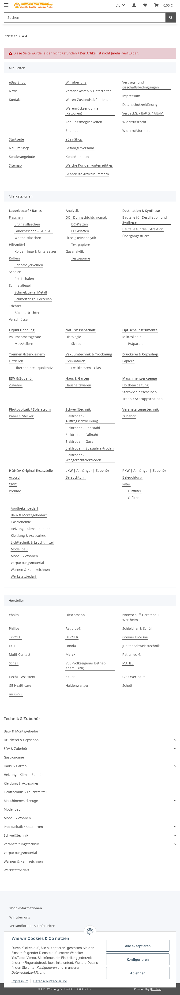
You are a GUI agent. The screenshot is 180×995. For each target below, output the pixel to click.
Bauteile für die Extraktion (142, 229)
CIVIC (13, 484)
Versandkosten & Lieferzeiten (89, 91)
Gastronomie (21, 522)
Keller (70, 677)
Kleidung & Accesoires (28, 535)
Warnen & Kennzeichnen (30, 569)
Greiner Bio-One (135, 637)
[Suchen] (170, 17)
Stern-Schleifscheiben (139, 392)
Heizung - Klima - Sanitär (30, 528)
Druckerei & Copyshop (21, 740)
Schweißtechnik (16, 835)
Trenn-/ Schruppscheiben (142, 398)
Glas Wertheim (134, 677)
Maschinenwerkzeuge (21, 800)
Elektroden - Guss (79, 441)
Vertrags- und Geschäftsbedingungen (140, 84)
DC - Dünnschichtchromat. (86, 217)
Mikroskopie (131, 337)
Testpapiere (80, 244)
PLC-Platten (80, 231)
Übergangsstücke (136, 236)
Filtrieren (16, 361)
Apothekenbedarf (24, 508)
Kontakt (15, 99)
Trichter (15, 306)
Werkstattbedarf (23, 576)
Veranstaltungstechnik (21, 844)
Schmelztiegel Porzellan (33, 299)
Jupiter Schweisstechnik (141, 646)
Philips (14, 628)
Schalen (15, 272)
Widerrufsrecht (134, 122)
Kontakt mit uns (78, 156)
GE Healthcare (20, 685)
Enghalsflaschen (27, 224)
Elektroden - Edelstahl (83, 428)
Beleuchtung (76, 477)
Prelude (15, 491)
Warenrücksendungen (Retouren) (83, 110)
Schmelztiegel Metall (31, 292)
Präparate (135, 343)
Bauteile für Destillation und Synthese (144, 220)
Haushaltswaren (78, 385)
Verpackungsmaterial (27, 562)
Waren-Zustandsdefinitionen (88, 99)
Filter (126, 484)
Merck (70, 654)
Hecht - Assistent (22, 677)
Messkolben (24, 343)
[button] (134, 5)
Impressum (19, 981)
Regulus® (73, 628)
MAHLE (127, 663)
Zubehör (15, 385)
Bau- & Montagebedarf (29, 515)
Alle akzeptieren (138, 946)
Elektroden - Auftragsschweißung (82, 418)
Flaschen (16, 217)
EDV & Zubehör (15, 748)
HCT (12, 646)
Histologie (73, 337)
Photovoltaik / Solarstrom (23, 826)
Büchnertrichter (27, 312)
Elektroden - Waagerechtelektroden (83, 457)
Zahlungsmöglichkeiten (84, 122)
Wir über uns (76, 82)
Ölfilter (133, 498)
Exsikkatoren (75, 361)
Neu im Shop (19, 148)
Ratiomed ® (131, 654)
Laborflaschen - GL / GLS (33, 231)
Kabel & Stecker (21, 416)
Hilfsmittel (17, 244)
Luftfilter (134, 491)
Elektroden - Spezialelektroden (90, 448)
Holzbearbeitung (135, 385)
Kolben (14, 258)
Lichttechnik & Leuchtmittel (32, 542)
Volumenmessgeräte (25, 337)
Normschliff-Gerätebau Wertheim (140, 617)
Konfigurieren (138, 959)
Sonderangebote (22, 156)
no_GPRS (15, 694)
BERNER (72, 637)
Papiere (128, 361)
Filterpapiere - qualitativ (33, 368)
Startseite (16, 139)
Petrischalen (24, 278)
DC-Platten (79, 224)
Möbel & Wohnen (24, 556)
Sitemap (72, 130)
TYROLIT (15, 637)
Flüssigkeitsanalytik (81, 238)
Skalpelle (78, 343)
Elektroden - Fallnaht (82, 434)
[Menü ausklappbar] (6, 3)
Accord (14, 477)
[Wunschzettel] (145, 5)
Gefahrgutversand (80, 148)
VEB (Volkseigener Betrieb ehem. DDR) (86, 665)
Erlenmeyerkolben (29, 265)
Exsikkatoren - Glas (86, 368)
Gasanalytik (75, 251)
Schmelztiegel (20, 285)
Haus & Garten (15, 766)
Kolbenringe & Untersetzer (35, 251)
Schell (13, 663)
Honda (71, 646)
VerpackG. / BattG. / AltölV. (143, 113)
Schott (127, 685)
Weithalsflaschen (28, 238)
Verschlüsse (18, 319)
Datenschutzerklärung (50, 981)
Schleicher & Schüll (137, 628)
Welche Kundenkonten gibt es (89, 165)
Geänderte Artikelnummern (87, 174)
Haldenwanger (77, 685)
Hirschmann (75, 615)
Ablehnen (138, 973)
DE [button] (118, 5)
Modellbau (19, 549)
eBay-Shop (17, 82)
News (13, 91)
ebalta (14, 615)
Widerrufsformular (137, 130)
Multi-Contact (19, 654)
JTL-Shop (155, 989)
